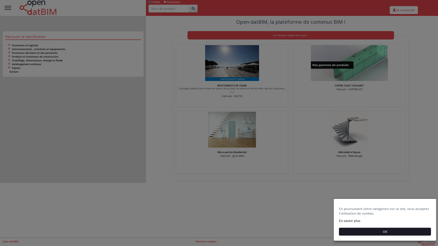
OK (385, 232)
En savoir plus (349, 220)
